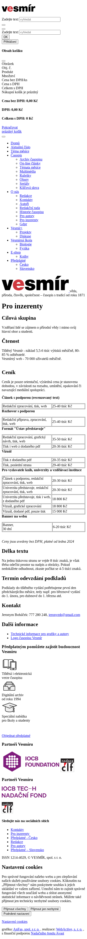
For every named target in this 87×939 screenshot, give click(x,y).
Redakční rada (30, 208)
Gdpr (23, 224)
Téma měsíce (20, 151)
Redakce (26, 196)
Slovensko (27, 268)
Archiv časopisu (31, 159)
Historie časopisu (32, 212)
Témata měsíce (30, 167)
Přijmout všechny (15, 909)
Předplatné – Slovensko (27, 850)
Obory (24, 179)
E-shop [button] (16, 252)
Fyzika (24, 248)
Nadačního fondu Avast (47, 933)
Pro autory (27, 216)
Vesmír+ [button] (17, 228)
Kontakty (26, 200)
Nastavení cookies (14, 921)
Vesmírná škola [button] (21, 240)
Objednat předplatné (16, 736)
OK (6, 37)
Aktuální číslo (20, 147)
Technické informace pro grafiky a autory (40, 634)
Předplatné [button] (18, 260)
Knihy (24, 256)
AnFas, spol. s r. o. (26, 929)
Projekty (25, 232)
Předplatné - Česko (24, 838)
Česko (24, 264)
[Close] (3, 61)
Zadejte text (10, 19)
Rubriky (25, 175)
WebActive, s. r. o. (69, 929)
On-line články (30, 163)
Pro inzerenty (29, 220)
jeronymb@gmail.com (64, 615)
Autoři (24, 204)
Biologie (26, 244)
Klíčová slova (29, 188)
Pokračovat (10, 127)
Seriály (24, 183)
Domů (15, 143)
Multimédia (28, 171)
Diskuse (25, 236)
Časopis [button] (16, 155)
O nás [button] (15, 192)
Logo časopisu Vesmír (26, 638)
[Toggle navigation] (3, 136)
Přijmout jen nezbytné (45, 909)
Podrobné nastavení (16, 913)
